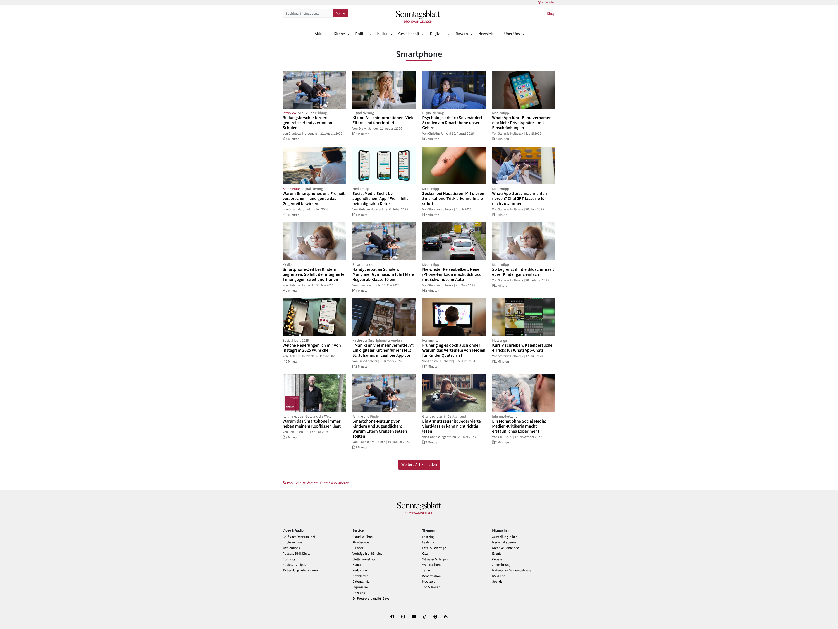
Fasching (428, 537)
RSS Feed (498, 576)
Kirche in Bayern (294, 542)
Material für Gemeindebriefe (511, 570)
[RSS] (446, 617)
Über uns (358, 593)
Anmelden (548, 2)
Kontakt (358, 565)
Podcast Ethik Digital (297, 553)
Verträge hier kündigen (368, 553)
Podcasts (289, 559)
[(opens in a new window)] (392, 617)
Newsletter (487, 34)
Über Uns (512, 34)
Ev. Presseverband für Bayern (372, 598)
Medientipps (291, 548)
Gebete (497, 559)
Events (496, 553)
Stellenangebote (364, 559)
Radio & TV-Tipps (294, 565)
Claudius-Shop (362, 537)
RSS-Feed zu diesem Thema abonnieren (317, 482)
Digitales (437, 34)
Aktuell (320, 34)
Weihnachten (431, 565)
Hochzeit (428, 581)
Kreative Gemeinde (505, 548)
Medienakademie (504, 542)
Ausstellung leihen (504, 537)
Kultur (382, 34)
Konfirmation (431, 576)
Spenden (498, 581)
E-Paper (357, 548)
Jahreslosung (501, 565)
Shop (551, 14)
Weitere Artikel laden (419, 465)
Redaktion (359, 570)
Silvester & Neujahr (435, 559)
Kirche (339, 34)
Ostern (426, 553)
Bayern (462, 34)
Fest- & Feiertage (434, 548)
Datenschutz (361, 581)
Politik (360, 34)
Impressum (360, 587)
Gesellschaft (408, 34)
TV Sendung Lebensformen (301, 570)
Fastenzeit (429, 542)
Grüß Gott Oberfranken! (299, 537)
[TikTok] (424, 617)
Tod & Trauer (431, 587)
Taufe (426, 570)
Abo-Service (360, 542)
